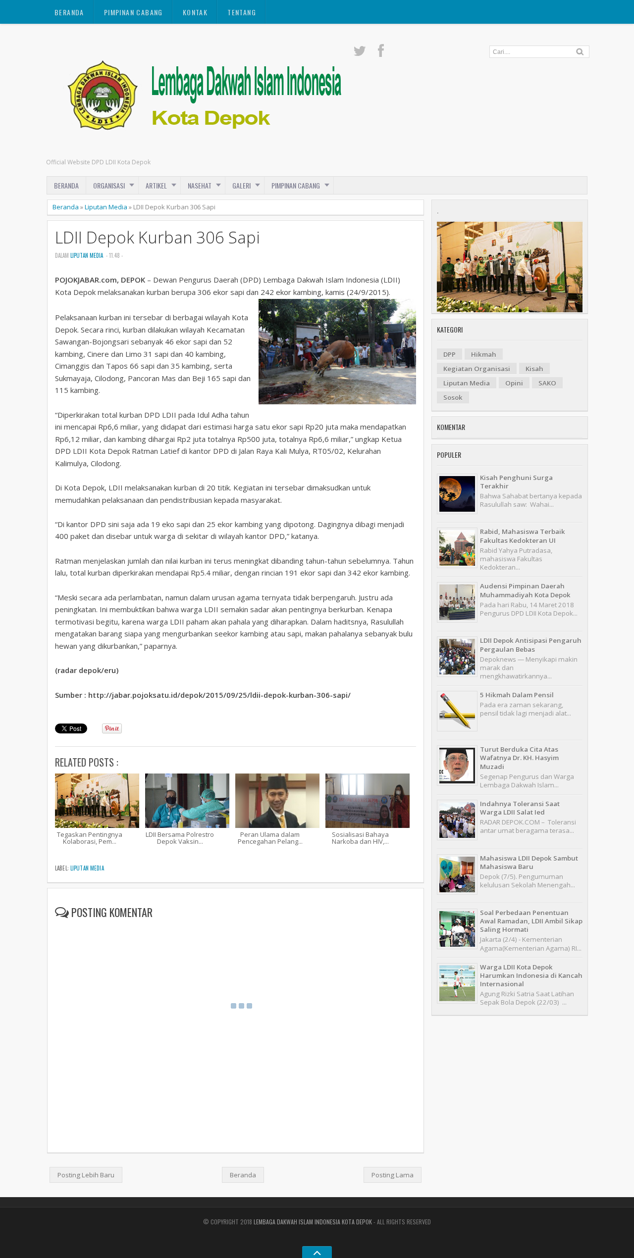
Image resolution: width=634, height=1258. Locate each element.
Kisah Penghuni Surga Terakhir (516, 481)
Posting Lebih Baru (85, 1174)
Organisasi (109, 185)
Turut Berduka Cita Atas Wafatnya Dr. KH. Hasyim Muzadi (519, 758)
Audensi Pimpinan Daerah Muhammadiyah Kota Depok (525, 590)
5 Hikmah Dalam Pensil (517, 694)
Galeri (241, 185)
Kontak (195, 12)
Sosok (453, 397)
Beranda (69, 12)
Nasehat (199, 185)
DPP (449, 354)
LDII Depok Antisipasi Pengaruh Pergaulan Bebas (530, 644)
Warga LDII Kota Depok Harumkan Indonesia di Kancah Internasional (531, 976)
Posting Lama (392, 1174)
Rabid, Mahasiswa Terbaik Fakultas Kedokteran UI (522, 535)
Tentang (241, 12)
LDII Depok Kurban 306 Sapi (157, 237)
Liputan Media (106, 206)
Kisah (534, 368)
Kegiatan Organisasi (476, 368)
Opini (514, 383)
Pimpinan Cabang (133, 12)
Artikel (156, 185)
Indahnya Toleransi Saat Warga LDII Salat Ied (520, 808)
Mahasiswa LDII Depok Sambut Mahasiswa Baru (529, 862)
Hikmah (483, 354)
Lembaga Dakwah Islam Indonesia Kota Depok (313, 1221)
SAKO (547, 383)
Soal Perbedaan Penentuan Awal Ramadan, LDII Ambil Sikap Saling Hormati (531, 921)
